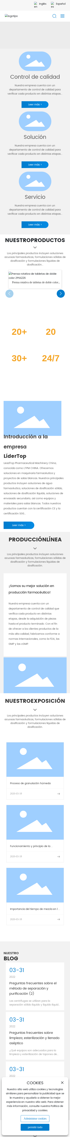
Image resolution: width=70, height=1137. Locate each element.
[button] (61, 294)
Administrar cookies (35, 1118)
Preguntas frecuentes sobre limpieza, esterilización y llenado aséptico (34, 1038)
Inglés (42, 4)
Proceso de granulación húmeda (30, 783)
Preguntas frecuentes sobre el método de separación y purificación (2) (33, 988)
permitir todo (35, 1127)
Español (61, 4)
